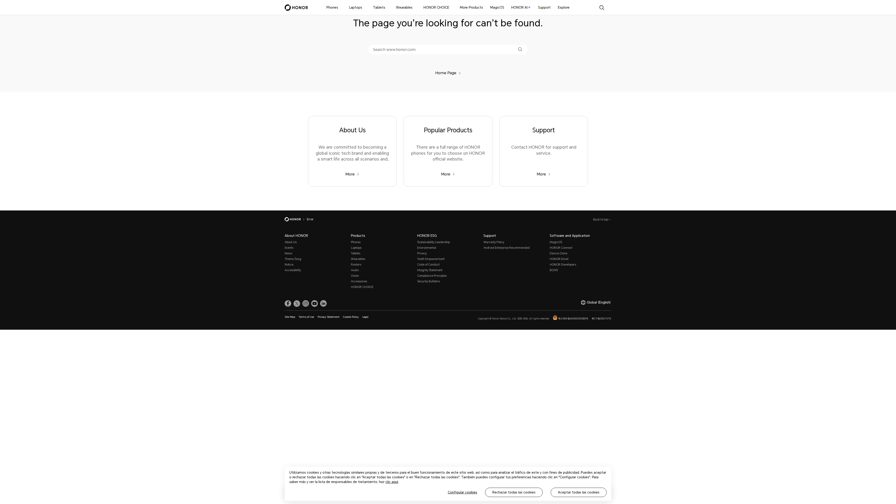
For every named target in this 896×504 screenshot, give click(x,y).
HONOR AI (519, 7)
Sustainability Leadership (433, 242)
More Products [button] (471, 7)
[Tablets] (387, 7)
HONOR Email (559, 259)
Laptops (355, 7)
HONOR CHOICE (436, 7)
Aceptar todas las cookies (578, 492)
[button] (520, 49)
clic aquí (391, 482)
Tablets (379, 7)
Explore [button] (564, 7)
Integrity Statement (429, 270)
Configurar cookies (462, 492)
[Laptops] (364, 7)
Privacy (422, 253)
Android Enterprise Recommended (506, 247)
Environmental (426, 247)
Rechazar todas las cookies (514, 492)
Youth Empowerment (430, 259)
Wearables (404, 7)
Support (544, 7)
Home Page (445, 73)
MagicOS (497, 7)
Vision (355, 275)
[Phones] (340, 7)
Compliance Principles (432, 275)
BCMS (554, 270)
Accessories (359, 281)
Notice (289, 264)
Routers (356, 264)
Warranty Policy (493, 242)
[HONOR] (296, 219)
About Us (291, 242)
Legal (365, 316)
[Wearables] (414, 7)
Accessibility (293, 270)
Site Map (290, 316)
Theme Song (293, 259)
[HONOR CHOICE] (451, 7)
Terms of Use (306, 316)
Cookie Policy (351, 316)
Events (289, 247)
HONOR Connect (561, 247)
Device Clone (558, 253)
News (288, 253)
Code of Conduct (428, 264)
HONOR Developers (563, 264)
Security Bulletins (428, 281)
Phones (332, 7)
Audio (355, 270)
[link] (288, 303)
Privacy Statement (329, 316)
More (350, 174)
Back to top (601, 219)
